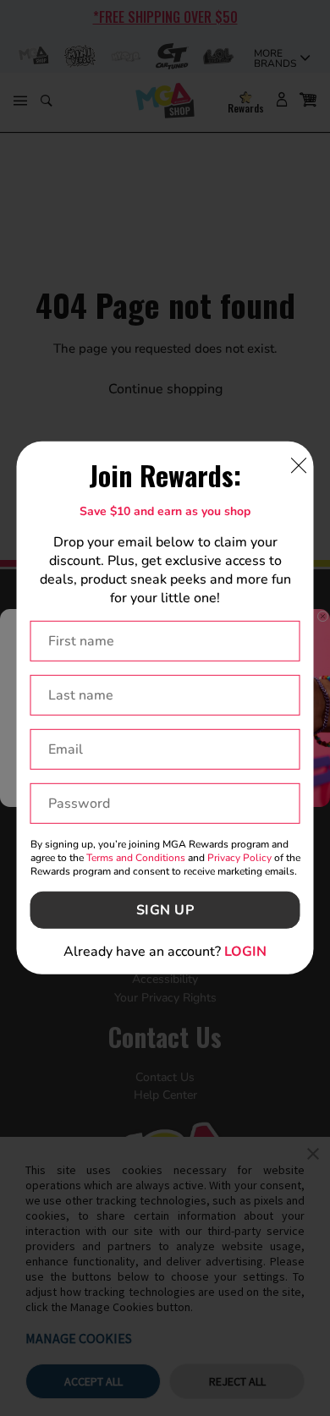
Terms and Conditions (135, 857)
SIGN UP (165, 910)
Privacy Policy (239, 857)
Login (245, 951)
